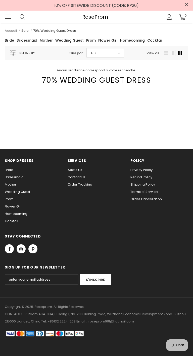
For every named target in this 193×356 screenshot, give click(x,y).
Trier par (76, 53)
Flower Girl (108, 40)
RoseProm (95, 17)
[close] (186, 4)
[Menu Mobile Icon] (8, 17)
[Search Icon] (27, 17)
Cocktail (155, 40)
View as (153, 53)
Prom (91, 40)
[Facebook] (9, 248)
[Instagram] (21, 248)
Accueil (11, 30)
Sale (25, 30)
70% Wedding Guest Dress (54, 30)
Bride (9, 40)
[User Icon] (169, 17)
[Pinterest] (32, 248)
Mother (46, 40)
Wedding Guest (69, 40)
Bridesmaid (27, 40)
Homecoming (132, 40)
